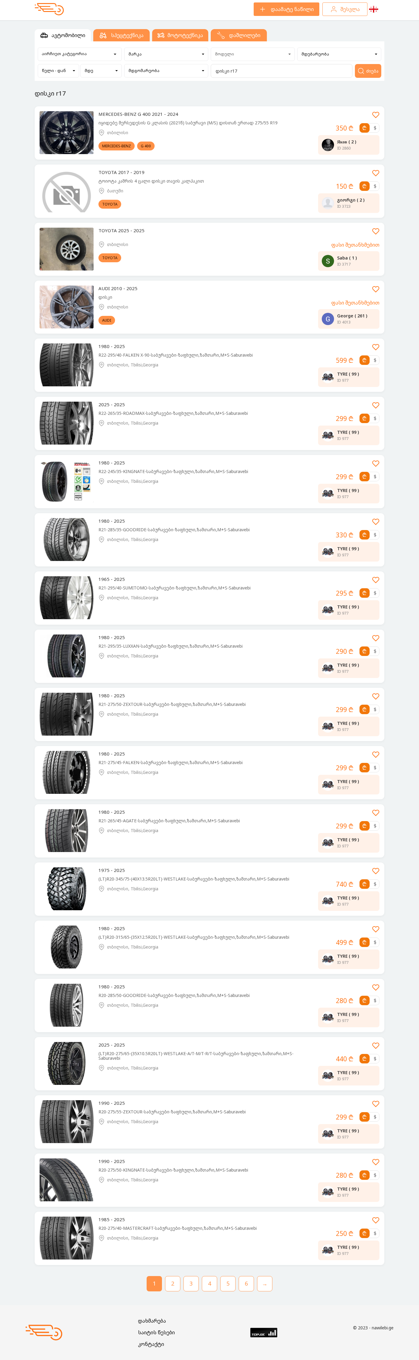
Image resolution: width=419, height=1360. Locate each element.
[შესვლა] (375, 117)
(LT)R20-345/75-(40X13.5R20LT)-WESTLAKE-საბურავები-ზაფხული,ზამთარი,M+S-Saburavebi (193, 879)
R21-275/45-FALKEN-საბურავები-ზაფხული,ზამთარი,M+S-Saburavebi (170, 762)
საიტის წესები (156, 1332)
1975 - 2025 (111, 870)
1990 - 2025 (111, 1103)
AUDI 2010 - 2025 (117, 288)
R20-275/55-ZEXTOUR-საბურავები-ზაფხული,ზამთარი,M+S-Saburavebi (172, 1112)
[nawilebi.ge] (49, 9)
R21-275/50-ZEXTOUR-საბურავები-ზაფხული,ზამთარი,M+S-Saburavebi (172, 704)
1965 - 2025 (111, 579)
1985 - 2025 (111, 1219)
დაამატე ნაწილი (292, 9)
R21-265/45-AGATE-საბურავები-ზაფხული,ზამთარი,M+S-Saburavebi (169, 821)
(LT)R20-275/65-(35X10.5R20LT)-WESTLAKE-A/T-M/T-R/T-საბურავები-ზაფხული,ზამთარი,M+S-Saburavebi (196, 1056)
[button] (166, 54)
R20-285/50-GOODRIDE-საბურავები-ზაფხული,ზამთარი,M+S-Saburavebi (174, 995)
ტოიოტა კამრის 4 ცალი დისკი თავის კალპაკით (151, 181)
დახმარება (152, 1320)
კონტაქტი (151, 1344)
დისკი (105, 297)
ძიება (372, 71)
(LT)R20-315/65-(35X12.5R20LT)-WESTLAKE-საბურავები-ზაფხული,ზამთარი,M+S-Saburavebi (193, 937)
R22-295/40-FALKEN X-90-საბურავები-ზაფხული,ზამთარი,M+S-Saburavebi (175, 355)
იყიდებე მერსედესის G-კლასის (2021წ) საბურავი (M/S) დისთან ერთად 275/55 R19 (188, 123)
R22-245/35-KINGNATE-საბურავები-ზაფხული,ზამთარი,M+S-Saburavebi (173, 471)
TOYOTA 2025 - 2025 (121, 230)
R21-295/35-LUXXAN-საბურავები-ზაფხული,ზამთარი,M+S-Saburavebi (170, 646)
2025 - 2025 (111, 404)
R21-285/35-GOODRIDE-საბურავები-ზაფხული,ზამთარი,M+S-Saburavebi (174, 529)
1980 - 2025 (111, 346)
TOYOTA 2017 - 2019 (121, 172)
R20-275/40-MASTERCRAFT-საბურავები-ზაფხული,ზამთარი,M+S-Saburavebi (177, 1228)
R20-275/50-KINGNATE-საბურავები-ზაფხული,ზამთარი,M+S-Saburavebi (173, 1170)
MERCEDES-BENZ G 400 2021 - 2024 (138, 114)
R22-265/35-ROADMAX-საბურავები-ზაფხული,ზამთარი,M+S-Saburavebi (173, 413)
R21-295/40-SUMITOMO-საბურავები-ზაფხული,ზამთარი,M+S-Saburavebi (174, 588)
